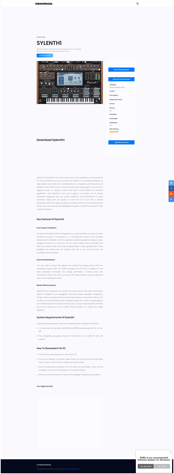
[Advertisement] (87, 21)
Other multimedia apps (117, 87)
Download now (44, 55)
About (62, 469)
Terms (67, 469)
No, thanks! (162, 466)
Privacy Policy (74, 469)
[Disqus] (70, 422)
